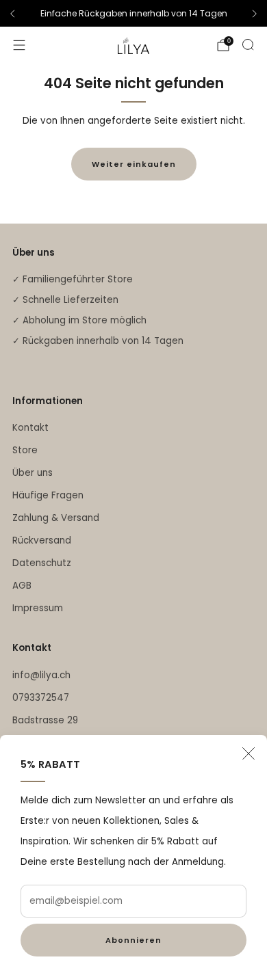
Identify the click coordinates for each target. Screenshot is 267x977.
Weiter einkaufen (134, 164)
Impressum (37, 608)
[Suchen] (248, 44)
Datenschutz (41, 563)
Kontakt (30, 427)
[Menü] (19, 45)
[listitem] (133, 13)
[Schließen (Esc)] (248, 753)
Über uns (32, 472)
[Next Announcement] (254, 13)
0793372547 (40, 697)
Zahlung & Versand (55, 517)
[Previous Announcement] (12, 13)
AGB (21, 585)
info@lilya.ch (41, 675)
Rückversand (41, 540)
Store (25, 450)
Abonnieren (133, 940)
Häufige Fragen (48, 495)
